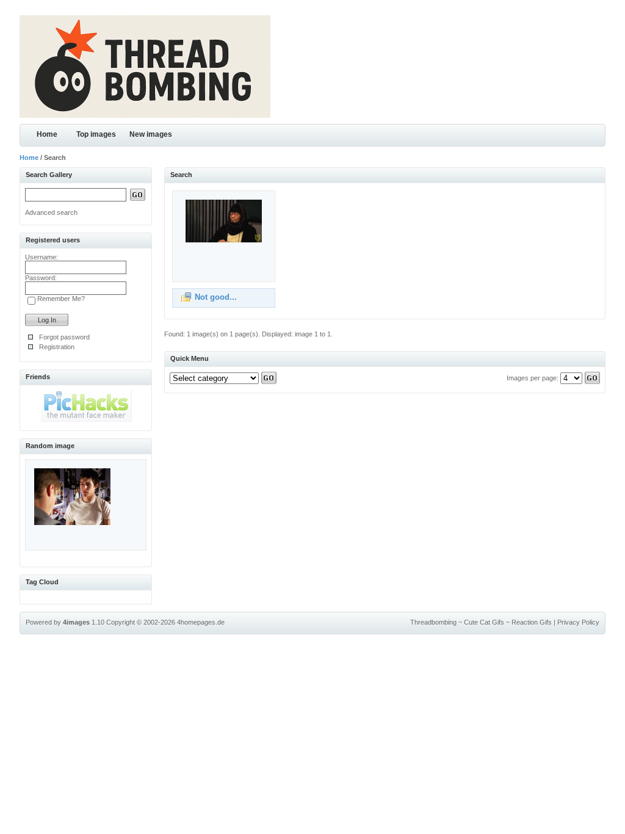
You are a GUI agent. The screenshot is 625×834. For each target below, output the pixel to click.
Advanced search (51, 212)
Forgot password (64, 337)
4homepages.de (201, 622)
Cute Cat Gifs (484, 622)
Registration (56, 346)
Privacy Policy (578, 622)
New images (150, 134)
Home (47, 134)
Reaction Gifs (531, 622)
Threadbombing (433, 622)
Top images (96, 134)
